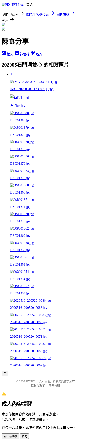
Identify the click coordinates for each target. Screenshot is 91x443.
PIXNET (30, 381)
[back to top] (5, 373)
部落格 (24, 54)
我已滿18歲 (10, 436)
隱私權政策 (38, 385)
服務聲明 (54, 385)
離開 (24, 436)
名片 (39, 54)
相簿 (10, 54)
